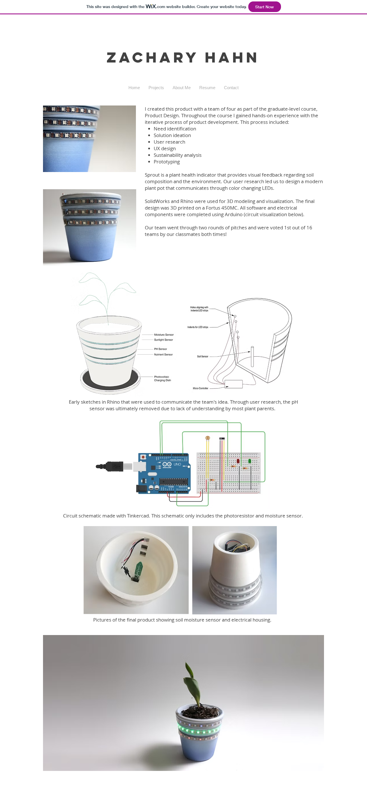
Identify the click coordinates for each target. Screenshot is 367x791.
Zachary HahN (183, 57)
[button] (156, 87)
